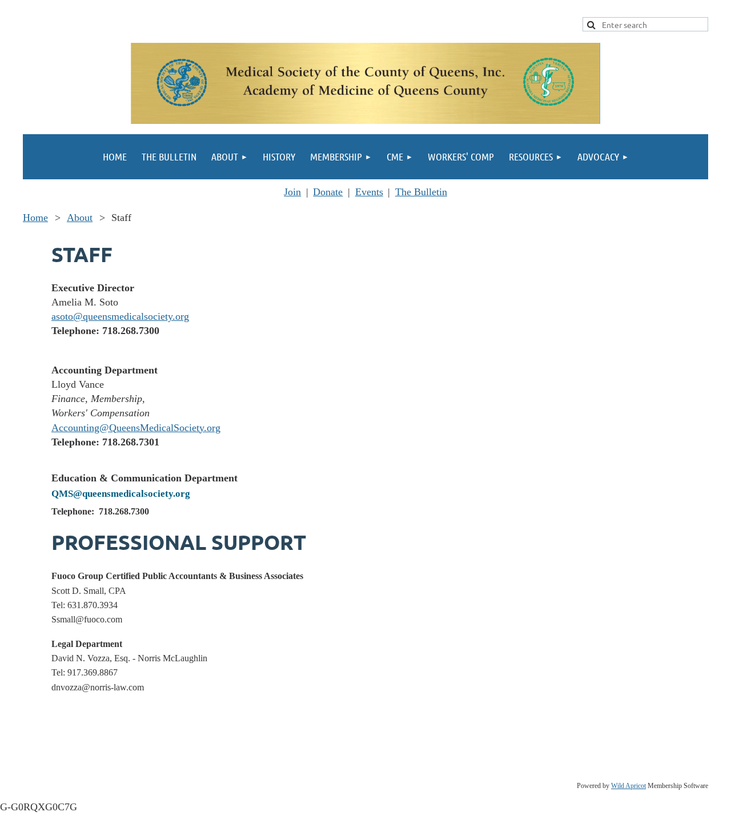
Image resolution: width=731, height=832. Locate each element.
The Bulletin (421, 192)
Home (35, 217)
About (80, 217)
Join (292, 192)
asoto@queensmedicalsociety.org (120, 316)
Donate (328, 192)
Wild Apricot (628, 786)
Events (369, 192)
